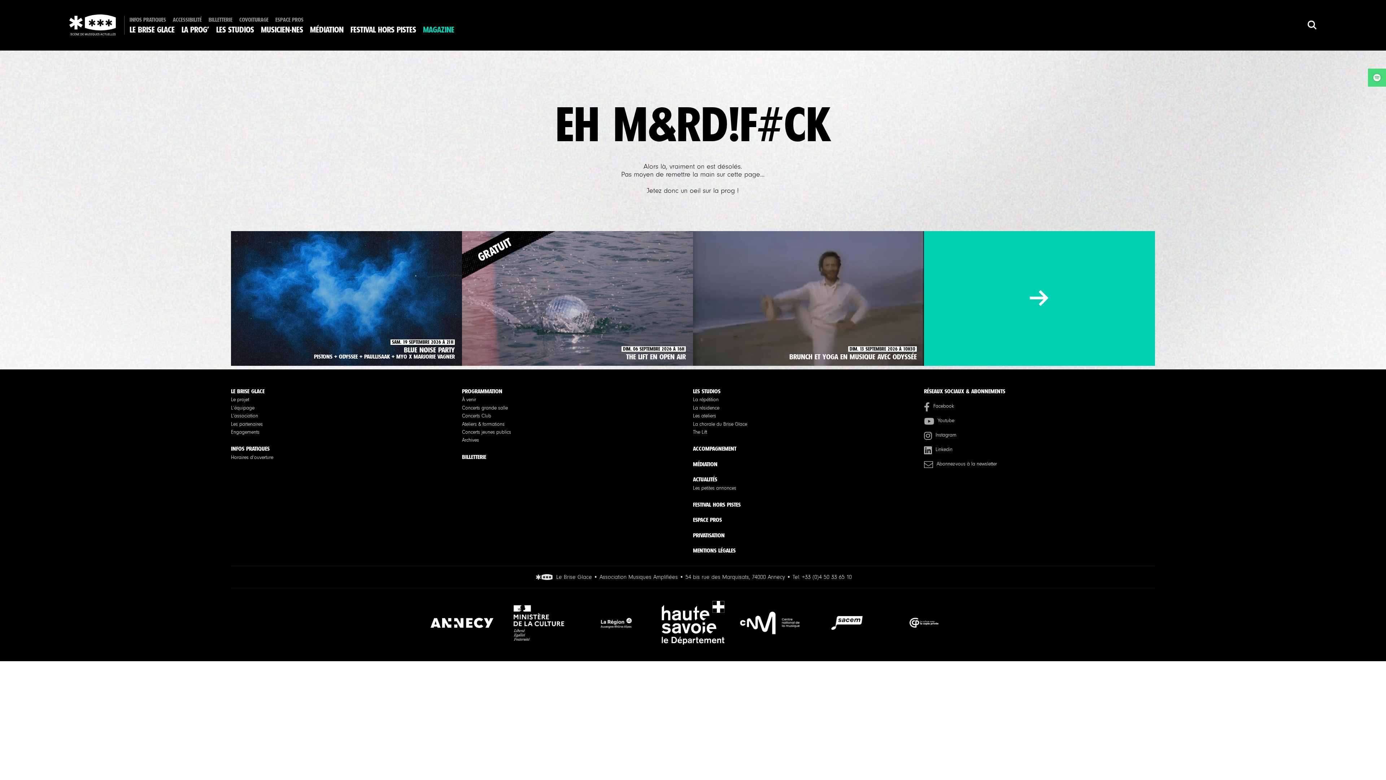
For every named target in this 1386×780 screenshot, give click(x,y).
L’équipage (242, 408)
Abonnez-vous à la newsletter (967, 464)
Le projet (240, 400)
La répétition (706, 400)
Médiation (327, 30)
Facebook (943, 406)
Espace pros (289, 20)
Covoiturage (254, 20)
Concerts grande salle (485, 408)
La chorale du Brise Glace (720, 424)
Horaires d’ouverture (252, 457)
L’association (244, 416)
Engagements (245, 432)
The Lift (700, 432)
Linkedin (944, 449)
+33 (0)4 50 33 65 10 (827, 577)
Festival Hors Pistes (383, 30)
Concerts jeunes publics (486, 432)
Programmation (482, 391)
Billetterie (220, 20)
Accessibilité (187, 20)
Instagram (946, 435)
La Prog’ (195, 30)
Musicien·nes (282, 30)
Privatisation (709, 535)
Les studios (235, 30)
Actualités (705, 479)
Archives (470, 440)
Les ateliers (704, 416)
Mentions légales (714, 550)
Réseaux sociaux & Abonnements (964, 391)
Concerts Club (476, 416)
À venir (469, 400)
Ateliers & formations (483, 424)
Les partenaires (247, 424)
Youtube (946, 421)
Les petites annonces (714, 488)
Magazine (438, 30)
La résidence (706, 408)
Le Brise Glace (152, 30)
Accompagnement (714, 448)
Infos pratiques (148, 20)
